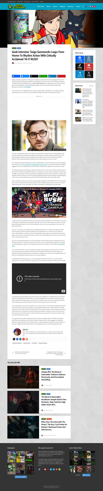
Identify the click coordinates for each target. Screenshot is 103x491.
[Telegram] (54, 469)
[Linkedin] (20, 339)
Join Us (57, 487)
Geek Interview (26, 343)
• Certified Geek (19, 1)
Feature (14, 48)
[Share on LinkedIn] (52, 76)
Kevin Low (45, 435)
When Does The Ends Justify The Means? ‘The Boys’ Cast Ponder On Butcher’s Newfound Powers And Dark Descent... (54, 426)
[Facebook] (39, 469)
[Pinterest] (56, 469)
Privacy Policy (46, 487)
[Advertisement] (39, 69)
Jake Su (15, 63)
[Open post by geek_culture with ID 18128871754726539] (20, 456)
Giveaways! (71, 6)
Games (19, 48)
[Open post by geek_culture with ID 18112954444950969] (11, 456)
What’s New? (40, 6)
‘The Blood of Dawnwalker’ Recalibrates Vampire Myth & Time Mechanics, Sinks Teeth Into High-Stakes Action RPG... (53, 401)
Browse (48, 6)
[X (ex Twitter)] (48, 469)
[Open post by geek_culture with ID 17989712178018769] (20, 468)
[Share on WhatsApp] (43, 76)
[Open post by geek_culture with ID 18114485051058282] (11, 468)
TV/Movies (49, 418)
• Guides (41, 1)
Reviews (55, 6)
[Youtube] (23, 339)
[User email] (26, 339)
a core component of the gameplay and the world (34, 164)
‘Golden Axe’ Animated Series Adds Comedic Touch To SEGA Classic (87, 119)
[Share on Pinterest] (61, 76)
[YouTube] (45, 469)
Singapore (62, 6)
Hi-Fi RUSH (28, 87)
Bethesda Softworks (17, 343)
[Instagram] (17, 339)
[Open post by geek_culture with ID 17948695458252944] (29, 468)
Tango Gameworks (43, 343)
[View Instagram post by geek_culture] (15, 462)
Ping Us (78, 6)
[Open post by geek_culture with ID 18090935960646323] (29, 456)
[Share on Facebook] (16, 76)
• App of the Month (35, 1)
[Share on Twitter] (34, 76)
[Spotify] (59, 469)
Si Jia (44, 385)
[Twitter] (14, 339)
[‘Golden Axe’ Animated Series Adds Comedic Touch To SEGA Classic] (78, 119)
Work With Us (52, 487)
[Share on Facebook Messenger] (25, 76)
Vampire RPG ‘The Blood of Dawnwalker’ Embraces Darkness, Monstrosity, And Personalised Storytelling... (53, 376)
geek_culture (11, 452)
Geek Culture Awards (12, 1)
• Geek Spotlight (26, 1)
